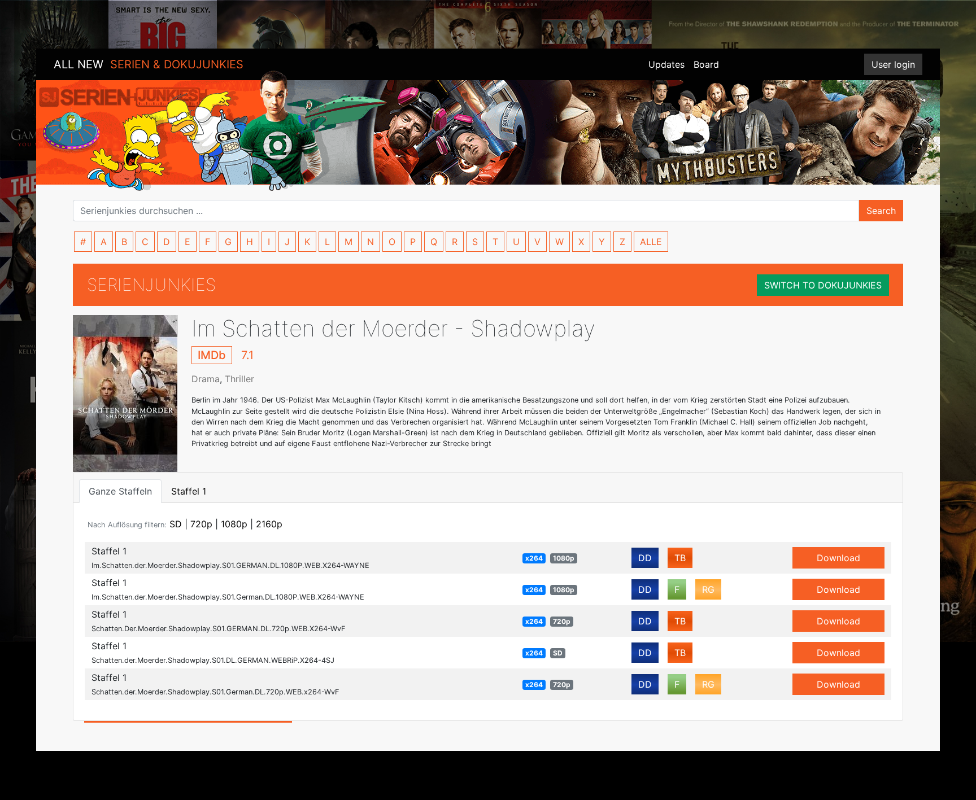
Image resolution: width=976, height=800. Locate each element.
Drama (205, 378)
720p (201, 524)
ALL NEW (148, 64)
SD (175, 524)
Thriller (239, 378)
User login (893, 64)
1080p (234, 524)
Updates (666, 64)
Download (838, 557)
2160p (269, 524)
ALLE (651, 241)
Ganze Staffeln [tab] (120, 491)
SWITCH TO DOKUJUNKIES (823, 285)
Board (706, 64)
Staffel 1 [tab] (188, 491)
